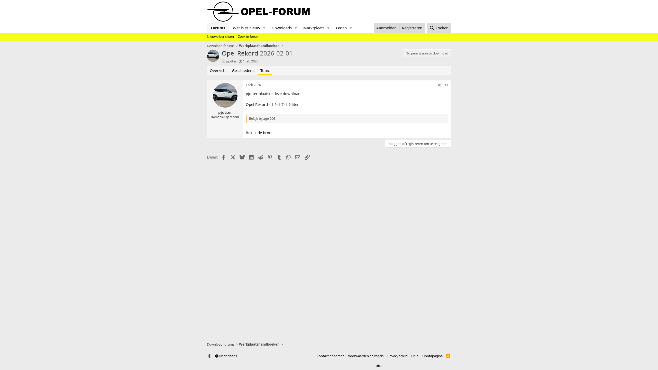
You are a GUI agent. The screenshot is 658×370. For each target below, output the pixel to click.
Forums (218, 27)
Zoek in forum (248, 36)
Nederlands (227, 356)
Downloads (282, 27)
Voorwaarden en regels (365, 356)
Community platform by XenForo (315, 365)
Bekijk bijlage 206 (262, 118)
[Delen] (439, 85)
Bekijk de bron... (260, 132)
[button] (264, 28)
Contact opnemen (330, 356)
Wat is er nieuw (246, 27)
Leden (341, 27)
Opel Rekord (257, 104)
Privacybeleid (397, 356)
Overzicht (218, 70)
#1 (446, 85)
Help (414, 356)
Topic (265, 70)
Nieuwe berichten (220, 36)
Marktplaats (313, 27)
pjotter (231, 61)
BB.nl (379, 365)
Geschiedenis (243, 70)
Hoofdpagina (432, 356)
